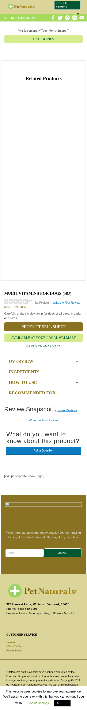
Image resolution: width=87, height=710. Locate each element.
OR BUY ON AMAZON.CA (43, 346)
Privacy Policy (13, 650)
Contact (10, 642)
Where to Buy (14, 646)
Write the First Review (66, 302)
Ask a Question (43, 450)
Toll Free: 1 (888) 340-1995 (18, 18)
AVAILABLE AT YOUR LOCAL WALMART (43, 337)
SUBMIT (62, 552)
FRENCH (61, 7)
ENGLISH (61, 3)
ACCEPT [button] (62, 703)
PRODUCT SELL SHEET (43, 326)
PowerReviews (67, 410)
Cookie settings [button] (38, 703)
